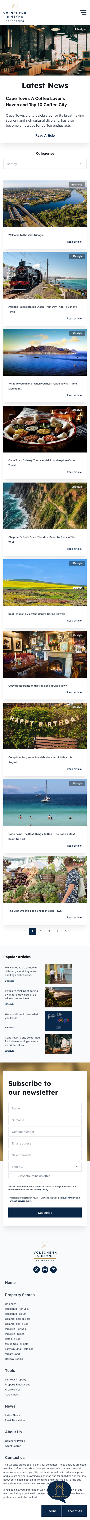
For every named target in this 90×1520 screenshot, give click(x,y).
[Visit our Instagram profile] (45, 1269)
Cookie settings (25, 1511)
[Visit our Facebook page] (36, 1269)
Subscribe (45, 1212)
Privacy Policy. (41, 1189)
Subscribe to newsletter (33, 1176)
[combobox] (44, 1155)
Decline (51, 1511)
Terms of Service (16, 1201)
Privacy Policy (68, 1197)
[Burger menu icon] (83, 12)
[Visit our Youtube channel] (53, 1269)
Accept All (74, 1511)
